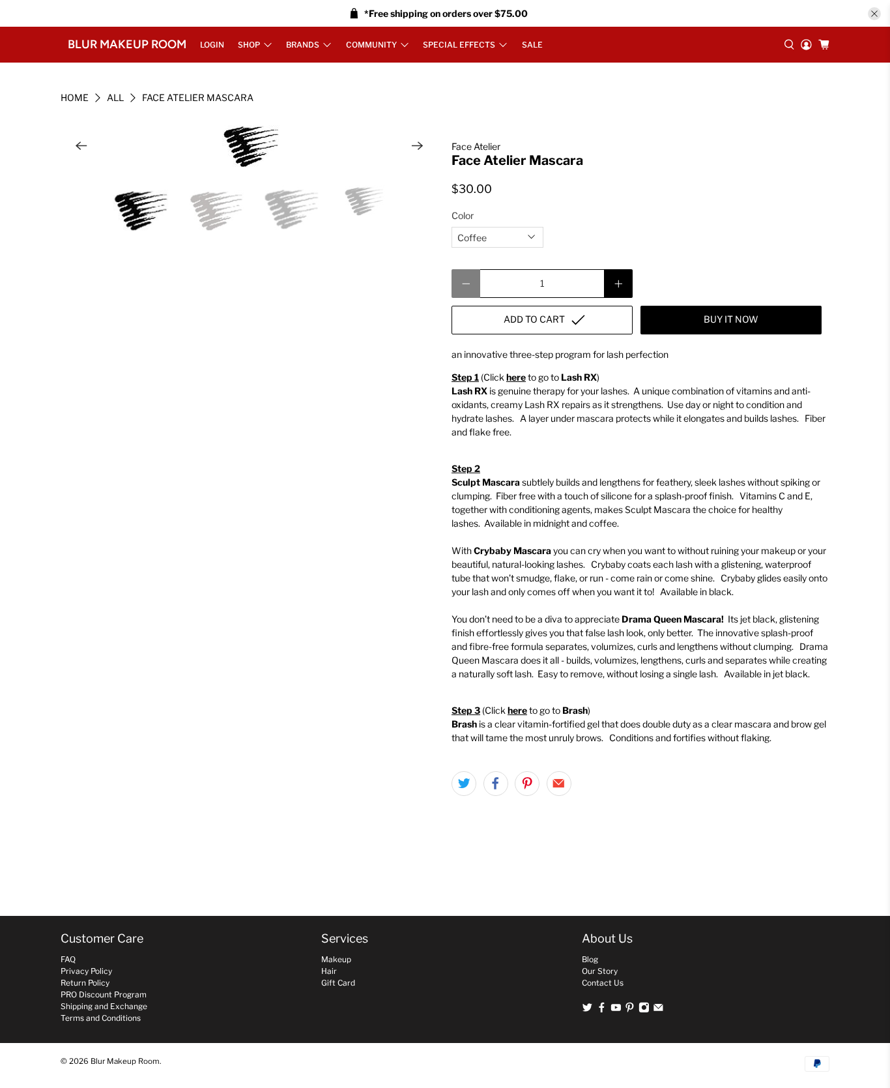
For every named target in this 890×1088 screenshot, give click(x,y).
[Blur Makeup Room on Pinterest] (629, 1010)
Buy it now (731, 319)
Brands (302, 45)
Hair (329, 971)
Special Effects (459, 45)
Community (371, 45)
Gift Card (338, 983)
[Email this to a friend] (559, 783)
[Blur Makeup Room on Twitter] (587, 1010)
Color (463, 215)
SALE (532, 45)
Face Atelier (476, 146)
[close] (874, 13)
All (115, 97)
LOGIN (212, 45)
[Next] (417, 146)
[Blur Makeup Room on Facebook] (601, 1010)
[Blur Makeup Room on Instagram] (644, 1010)
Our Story (600, 971)
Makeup (336, 959)
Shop (249, 45)
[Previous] (81, 146)
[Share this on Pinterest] (527, 783)
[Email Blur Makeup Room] (658, 1010)
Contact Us (603, 983)
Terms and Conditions (101, 1018)
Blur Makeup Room (127, 44)
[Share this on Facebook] (495, 783)
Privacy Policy (86, 971)
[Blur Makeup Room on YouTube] (616, 1010)
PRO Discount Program (104, 994)
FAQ (68, 959)
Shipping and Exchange (104, 1006)
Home (75, 97)
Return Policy (85, 983)
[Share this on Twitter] (464, 783)
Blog (590, 959)
